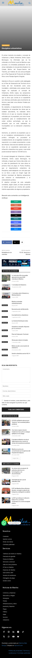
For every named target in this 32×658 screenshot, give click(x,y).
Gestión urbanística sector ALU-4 (21, 353)
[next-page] (6, 359)
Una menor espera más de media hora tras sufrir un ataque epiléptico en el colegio (21, 431)
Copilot (16, 225)
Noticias (4, 280)
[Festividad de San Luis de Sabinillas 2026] (6, 482)
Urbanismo (5, 45)
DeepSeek (16, 222)
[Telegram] (18, 632)
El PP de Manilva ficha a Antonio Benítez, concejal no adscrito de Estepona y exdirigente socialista (21, 490)
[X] (4, 637)
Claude (16, 205)
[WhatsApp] (8, 637)
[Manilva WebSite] (16, 3)
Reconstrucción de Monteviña (20, 309)
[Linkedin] (13, 632)
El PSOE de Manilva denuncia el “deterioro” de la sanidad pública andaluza (21, 422)
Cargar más (15, 458)
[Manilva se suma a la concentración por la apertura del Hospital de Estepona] (6, 451)
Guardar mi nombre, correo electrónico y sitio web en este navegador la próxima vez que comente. (16, 402)
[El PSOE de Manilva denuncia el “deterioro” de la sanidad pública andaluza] (6, 423)
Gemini (16, 212)
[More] (22, 242)
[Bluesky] (18, 637)
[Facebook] (4, 632)
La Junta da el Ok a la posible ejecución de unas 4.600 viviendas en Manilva (20, 277)
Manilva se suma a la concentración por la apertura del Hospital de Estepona (21, 450)
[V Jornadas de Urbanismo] (6, 287)
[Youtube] (13, 637)
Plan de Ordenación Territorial (20, 334)
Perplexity (16, 218)
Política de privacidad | (16, 651)
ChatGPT (16, 201)
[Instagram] (8, 632)
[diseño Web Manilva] (16, 262)
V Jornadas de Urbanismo (19, 285)
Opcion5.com (18, 645)
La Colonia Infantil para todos (20, 321)
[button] (4, 523)
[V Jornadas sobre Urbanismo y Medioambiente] (6, 295)
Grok (16, 215)
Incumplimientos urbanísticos (20, 315)
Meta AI (16, 229)
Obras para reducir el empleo (20, 340)
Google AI (16, 208)
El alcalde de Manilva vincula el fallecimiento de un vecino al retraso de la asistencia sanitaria (21, 441)
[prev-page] (3, 359)
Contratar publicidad (23, 653)
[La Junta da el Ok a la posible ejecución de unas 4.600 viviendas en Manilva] (6, 278)
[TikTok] (23, 632)
